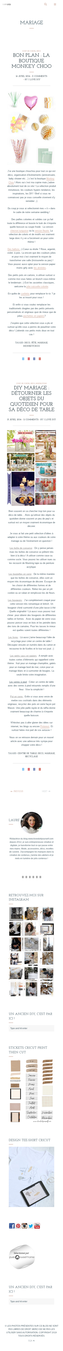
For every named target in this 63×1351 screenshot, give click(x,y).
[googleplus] (29, 877)
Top (30, 1341)
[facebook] (26, 877)
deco (27, 343)
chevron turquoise (19, 230)
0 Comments (39, 76)
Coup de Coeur (29, 51)
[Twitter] (22, 877)
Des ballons (14, 249)
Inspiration (41, 384)
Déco (38, 51)
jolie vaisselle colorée (37, 286)
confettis (25, 293)
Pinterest (44, 726)
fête (33, 343)
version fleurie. (42, 230)
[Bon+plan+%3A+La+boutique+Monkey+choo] (23, 359)
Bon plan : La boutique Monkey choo (32, 61)
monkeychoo (31, 346)
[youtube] (33, 877)
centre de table (27, 753)
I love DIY (34, 80)
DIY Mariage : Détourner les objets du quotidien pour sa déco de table (31, 399)
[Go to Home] (22, 4)
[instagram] (40, 877)
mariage (42, 343)
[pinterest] (36, 877)
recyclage (31, 757)
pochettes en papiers (33, 316)
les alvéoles (40, 268)
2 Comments (30, 420)
